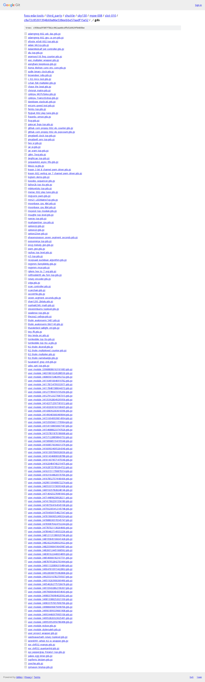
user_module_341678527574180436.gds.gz (50, 478)
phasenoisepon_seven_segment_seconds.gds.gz (53, 237)
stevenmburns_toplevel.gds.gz (43, 308)
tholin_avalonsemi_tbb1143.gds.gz (45, 324)
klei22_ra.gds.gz (36, 165)
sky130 (82, 15)
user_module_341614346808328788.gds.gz (50, 456)
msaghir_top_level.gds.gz (40, 214)
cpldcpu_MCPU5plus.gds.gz (42, 94)
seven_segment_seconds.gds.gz (44, 297)
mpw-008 (96, 15)
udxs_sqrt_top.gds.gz (38, 365)
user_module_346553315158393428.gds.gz (50, 486)
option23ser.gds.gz (38, 233)
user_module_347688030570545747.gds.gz (50, 520)
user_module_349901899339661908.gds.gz (50, 610)
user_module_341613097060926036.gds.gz (50, 452)
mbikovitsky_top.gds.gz (40, 188)
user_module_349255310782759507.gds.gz (50, 576)
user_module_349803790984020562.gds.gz (50, 595)
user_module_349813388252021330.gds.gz (50, 599)
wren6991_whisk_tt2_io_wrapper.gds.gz (48, 640)
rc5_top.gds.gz (35, 256)
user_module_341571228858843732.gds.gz (50, 437)
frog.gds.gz (33, 120)
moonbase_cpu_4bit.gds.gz (42, 203)
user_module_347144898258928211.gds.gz (50, 497)
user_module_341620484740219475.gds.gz (50, 463)
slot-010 (110, 15)
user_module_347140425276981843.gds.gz (50, 493)
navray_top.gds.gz (37, 218)
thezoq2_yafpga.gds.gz (40, 316)
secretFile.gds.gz (36, 293)
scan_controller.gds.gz (39, 286)
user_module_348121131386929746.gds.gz (50, 535)
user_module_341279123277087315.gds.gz (50, 395)
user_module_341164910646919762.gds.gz (50, 380)
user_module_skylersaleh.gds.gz (44, 629)
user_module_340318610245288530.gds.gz (50, 373)
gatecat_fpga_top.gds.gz (40, 124)
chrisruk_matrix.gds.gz (39, 90)
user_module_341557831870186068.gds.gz (50, 433)
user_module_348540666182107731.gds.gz (50, 557)
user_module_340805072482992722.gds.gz (50, 376)
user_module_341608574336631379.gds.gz (50, 444)
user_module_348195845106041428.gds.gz (50, 538)
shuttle (70, 15)
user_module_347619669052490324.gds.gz (50, 516)
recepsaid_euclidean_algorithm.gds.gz (47, 259)
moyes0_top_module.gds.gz (42, 210)
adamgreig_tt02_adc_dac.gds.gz (44, 33)
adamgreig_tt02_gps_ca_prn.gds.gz (46, 37)
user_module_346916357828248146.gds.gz (50, 489)
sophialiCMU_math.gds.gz (41, 305)
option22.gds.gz (36, 225)
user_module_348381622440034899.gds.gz (50, 554)
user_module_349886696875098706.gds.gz (50, 606)
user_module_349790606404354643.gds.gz (50, 591)
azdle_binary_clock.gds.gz (41, 71)
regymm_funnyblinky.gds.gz (42, 263)
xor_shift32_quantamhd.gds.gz (43, 648)
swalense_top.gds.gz (38, 312)
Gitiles (19, 677)
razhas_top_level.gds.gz (40, 252)
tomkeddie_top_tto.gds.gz (41, 339)
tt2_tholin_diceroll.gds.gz (40, 346)
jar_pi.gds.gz (34, 146)
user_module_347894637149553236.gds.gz (50, 531)
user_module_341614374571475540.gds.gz (50, 459)
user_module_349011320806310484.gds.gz (50, 565)
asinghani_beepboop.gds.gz (42, 63)
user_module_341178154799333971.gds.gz (50, 384)
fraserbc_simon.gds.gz (39, 116)
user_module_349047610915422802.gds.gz (50, 569)
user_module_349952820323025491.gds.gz (50, 618)
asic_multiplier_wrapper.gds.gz (43, 60)
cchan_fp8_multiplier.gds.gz (42, 82)
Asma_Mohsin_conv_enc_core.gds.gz (47, 67)
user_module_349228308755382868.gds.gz (50, 572)
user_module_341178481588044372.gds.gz (50, 388)
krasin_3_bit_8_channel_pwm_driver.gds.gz (49, 169)
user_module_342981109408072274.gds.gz (50, 482)
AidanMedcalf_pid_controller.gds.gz (46, 48)
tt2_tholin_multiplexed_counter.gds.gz (47, 350)
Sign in (198, 5)
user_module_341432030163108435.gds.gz (50, 407)
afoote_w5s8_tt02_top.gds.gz (43, 41)
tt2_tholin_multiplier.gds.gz (41, 354)
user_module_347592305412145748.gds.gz (50, 508)
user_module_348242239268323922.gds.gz (50, 542)
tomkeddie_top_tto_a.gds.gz (42, 342)
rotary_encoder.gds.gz (39, 278)
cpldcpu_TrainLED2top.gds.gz (43, 97)
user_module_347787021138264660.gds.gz (50, 527)
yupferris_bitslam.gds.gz (40, 659)
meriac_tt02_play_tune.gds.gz (43, 192)
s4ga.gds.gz (34, 282)
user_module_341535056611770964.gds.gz (50, 422)
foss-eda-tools (34, 15)
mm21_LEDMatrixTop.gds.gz (43, 199)
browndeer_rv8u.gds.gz (40, 75)
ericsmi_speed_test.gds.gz (41, 105)
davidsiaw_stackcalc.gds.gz (42, 101)
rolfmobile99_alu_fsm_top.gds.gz (45, 274)
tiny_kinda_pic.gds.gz (38, 335)
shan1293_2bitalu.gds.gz (40, 301)
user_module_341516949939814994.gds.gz (50, 418)
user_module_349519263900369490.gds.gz (50, 580)
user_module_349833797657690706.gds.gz (50, 603)
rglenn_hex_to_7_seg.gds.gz (42, 271)
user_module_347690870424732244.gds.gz (50, 523)
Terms (37, 677)
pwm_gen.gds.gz (36, 248)
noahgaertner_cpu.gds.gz (41, 222)
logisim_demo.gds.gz (38, 177)
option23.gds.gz (36, 229)
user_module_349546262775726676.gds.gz (50, 584)
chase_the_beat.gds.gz (39, 86)
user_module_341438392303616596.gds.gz (50, 410)
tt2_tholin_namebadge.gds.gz (43, 357)
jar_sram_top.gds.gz (38, 150)
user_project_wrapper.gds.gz (42, 633)
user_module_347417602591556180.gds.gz (50, 501)
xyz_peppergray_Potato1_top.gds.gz (46, 652)
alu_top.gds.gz (35, 52)
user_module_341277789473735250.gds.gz (50, 391)
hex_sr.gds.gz (35, 143)
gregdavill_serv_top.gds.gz (41, 139)
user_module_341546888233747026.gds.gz (50, 429)
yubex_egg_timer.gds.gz (40, 655)
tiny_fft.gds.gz (35, 331)
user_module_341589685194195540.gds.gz (50, 440)
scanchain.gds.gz (36, 290)
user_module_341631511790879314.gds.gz (50, 471)
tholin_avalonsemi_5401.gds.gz (44, 320)
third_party (54, 15)
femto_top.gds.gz (37, 109)
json (199, 677)
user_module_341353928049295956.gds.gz (50, 399)
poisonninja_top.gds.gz (40, 241)
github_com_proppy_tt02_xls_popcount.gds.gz (51, 131)
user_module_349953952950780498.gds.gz (50, 621)
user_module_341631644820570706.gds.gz (50, 474)
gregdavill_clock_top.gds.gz (42, 135)
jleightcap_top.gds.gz (38, 158)
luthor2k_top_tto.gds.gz (40, 184)
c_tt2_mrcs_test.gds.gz (39, 79)
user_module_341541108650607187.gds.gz (50, 425)
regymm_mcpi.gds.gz (39, 267)
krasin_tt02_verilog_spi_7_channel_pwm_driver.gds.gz (55, 173)
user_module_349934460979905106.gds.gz (50, 614)
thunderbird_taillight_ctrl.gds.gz (43, 327)
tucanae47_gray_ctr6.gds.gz (42, 361)
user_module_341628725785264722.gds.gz (50, 467)
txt (191, 677)
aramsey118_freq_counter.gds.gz (45, 56)
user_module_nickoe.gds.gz (42, 625)
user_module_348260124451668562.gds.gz (50, 550)
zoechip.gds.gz (35, 663)
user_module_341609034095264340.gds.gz (50, 448)
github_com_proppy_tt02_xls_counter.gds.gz (50, 128)
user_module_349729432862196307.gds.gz (50, 587)
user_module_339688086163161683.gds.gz (50, 369)
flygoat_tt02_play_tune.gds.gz (43, 112)
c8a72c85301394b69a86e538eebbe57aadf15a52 (56, 20)
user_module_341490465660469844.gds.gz (50, 414)
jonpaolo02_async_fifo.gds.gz (43, 161)
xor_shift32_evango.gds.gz (41, 644)
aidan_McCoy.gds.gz (38, 45)
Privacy (28, 677)
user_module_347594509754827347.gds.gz (50, 512)
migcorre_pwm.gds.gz (39, 195)
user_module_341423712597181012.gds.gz (50, 403)
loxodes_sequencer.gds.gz (41, 180)
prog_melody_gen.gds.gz (40, 244)
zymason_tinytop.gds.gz (40, 667)
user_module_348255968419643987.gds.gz (50, 546)
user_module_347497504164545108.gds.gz (50, 505)
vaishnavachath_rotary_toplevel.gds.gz (47, 636)
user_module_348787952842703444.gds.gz (50, 561)
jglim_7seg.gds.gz (37, 154)
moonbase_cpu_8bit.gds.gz (42, 207)
